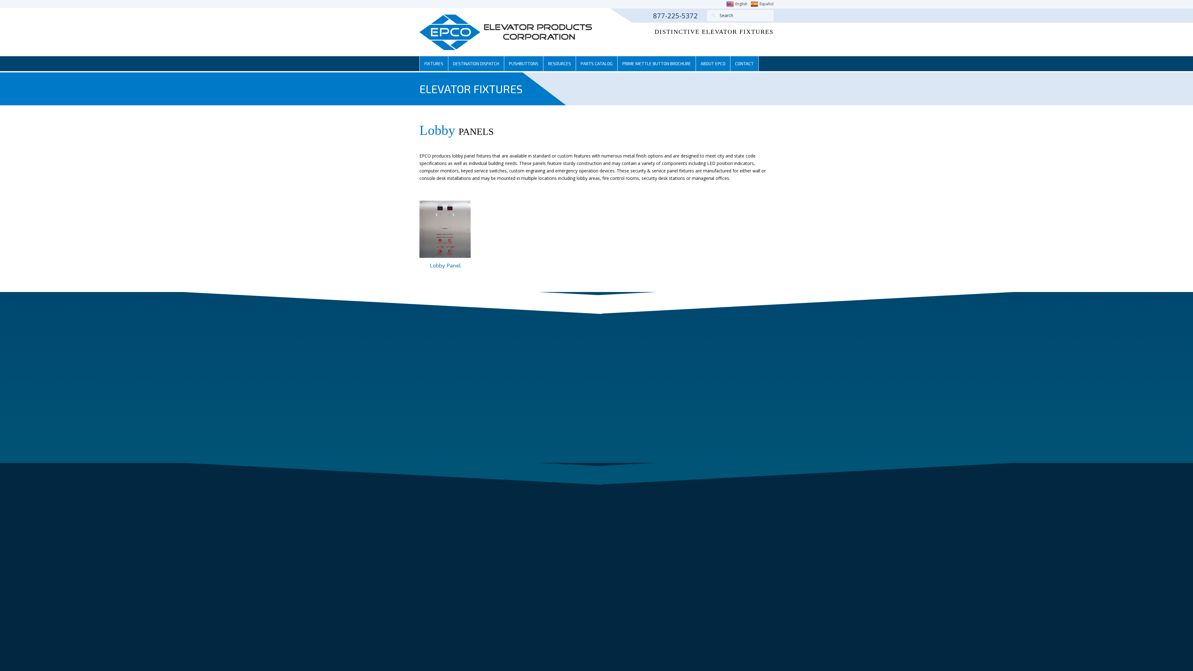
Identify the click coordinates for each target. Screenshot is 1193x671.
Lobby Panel (445, 265)
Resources (559, 63)
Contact (744, 63)
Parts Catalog (597, 63)
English (741, 4)
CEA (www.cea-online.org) (727, 382)
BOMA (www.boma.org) (725, 392)
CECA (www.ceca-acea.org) (728, 402)
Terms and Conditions (441, 494)
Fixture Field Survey (629, 362)
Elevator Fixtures (547, 335)
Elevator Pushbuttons (554, 359)
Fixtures (433, 63)
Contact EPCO (543, 420)
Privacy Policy (482, 494)
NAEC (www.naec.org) (723, 351)
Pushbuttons (523, 63)
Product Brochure (549, 371)
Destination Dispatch (476, 63)
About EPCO (713, 63)
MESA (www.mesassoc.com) (729, 413)
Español (767, 4)
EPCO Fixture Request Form (639, 351)
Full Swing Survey (621, 374)
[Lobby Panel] (445, 229)
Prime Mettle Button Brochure (656, 63)
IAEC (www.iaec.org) (720, 372)
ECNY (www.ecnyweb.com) (728, 361)
